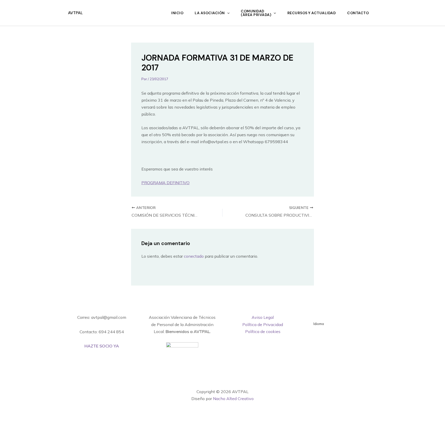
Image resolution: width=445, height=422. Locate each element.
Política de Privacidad (262, 324)
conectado (194, 256)
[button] (227, 13)
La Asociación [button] (210, 13)
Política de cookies (262, 331)
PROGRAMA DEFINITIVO (165, 182)
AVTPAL (75, 12)
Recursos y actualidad (311, 13)
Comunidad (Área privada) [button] (256, 13)
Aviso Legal (263, 317)
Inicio (177, 13)
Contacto (358, 13)
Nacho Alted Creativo (233, 398)
